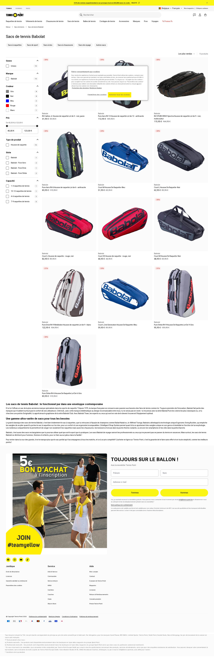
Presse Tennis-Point (95, 604)
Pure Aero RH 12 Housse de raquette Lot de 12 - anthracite (121, 116)
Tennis (9, 8)
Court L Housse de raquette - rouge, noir (58, 256)
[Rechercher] (81, 15)
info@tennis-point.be (186, 499)
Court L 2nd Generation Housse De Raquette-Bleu (117, 325)
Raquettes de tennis (14, 21)
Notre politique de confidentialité (122, 505)
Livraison (92, 590)
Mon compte (93, 572)
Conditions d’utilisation (70, 616)
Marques (136, 21)
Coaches (51, 594)
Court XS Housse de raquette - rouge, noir (114, 256)
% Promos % (167, 21)
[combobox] (119, 15)
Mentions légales (54, 616)
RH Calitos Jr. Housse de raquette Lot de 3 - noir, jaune (63, 116)
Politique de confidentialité (38, 616)
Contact (92, 576)
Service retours (53, 581)
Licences (9, 576)
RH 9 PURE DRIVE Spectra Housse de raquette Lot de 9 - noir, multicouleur (177, 117)
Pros (146, 21)
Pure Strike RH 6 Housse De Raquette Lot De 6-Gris (62, 393)
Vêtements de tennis (34, 21)
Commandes (52, 576)
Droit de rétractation (12, 572)
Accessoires (124, 21)
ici (137, 84)
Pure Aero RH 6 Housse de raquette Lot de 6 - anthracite (64, 187)
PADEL (28, 8)
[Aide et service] (194, 15)
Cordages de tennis (107, 21)
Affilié (49, 585)
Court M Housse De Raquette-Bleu (111, 187)
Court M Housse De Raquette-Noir (167, 256)
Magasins (92, 585)
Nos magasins (189, 8)
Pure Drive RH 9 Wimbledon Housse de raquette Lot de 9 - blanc (66, 325)
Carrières (51, 590)
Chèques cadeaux (202, 8)
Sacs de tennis (73, 21)
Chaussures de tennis (55, 21)
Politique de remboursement (89, 616)
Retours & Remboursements (98, 594)
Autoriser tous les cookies (119, 95)
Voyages (155, 21)
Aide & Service (52, 572)
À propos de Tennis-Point (97, 581)
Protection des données (80, 88)
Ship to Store (52, 604)
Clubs (49, 599)
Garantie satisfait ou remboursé (16, 581)
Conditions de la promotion (15, 652)
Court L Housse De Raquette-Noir (167, 187)
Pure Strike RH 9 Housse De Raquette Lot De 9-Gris (174, 325)
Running (19, 8)
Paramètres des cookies (14, 585)
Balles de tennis (89, 21)
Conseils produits (95, 599)
